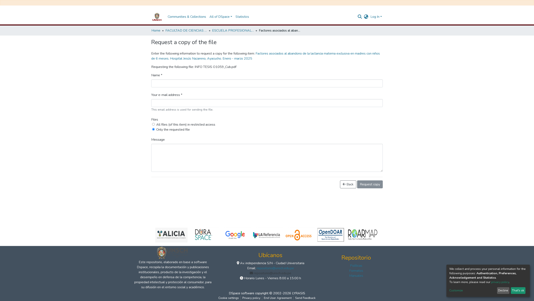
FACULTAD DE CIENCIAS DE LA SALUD (186, 30)
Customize (456, 290)
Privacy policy (251, 298)
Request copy (370, 184)
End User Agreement (278, 298)
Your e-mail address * (166, 95)
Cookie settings (228, 298)
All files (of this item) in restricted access (185, 124)
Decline (503, 290)
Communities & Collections (187, 16)
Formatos (356, 270)
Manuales (356, 275)
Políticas (356, 265)
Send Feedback (305, 298)
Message (158, 139)
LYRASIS (298, 293)
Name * (156, 75)
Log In (374, 16)
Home (155, 30)
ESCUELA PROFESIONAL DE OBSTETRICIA (233, 30)
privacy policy (500, 282)
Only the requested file (173, 129)
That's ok (518, 290)
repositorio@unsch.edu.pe (275, 268)
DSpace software (241, 293)
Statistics (242, 16)
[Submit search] (360, 16)
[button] (366, 16)
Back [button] (350, 184)
